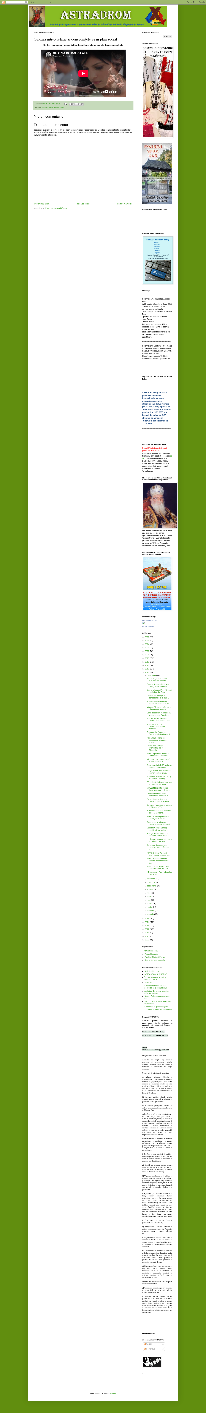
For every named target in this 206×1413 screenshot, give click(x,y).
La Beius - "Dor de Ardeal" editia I (158, 1010)
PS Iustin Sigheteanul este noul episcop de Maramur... (159, 783)
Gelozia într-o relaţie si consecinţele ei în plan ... (158, 697)
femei (61, 108)
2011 (147, 933)
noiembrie (151, 879)
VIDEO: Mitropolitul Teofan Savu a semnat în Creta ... (158, 789)
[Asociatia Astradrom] (143, 624)
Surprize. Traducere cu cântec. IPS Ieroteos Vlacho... (159, 806)
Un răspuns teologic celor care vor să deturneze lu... (159, 840)
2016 (147, 672)
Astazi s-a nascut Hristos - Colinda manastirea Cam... (159, 720)
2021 (147, 655)
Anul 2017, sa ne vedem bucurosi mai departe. (157, 680)
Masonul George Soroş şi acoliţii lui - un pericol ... (157, 829)
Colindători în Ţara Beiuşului (156, 1007)
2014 (147, 922)
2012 (147, 929)
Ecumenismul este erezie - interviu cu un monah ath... (159, 702)
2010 (147, 936)
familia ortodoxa (151, 951)
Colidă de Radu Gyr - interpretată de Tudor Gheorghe (156, 748)
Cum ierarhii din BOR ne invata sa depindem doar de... (159, 766)
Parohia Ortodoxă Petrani (154, 957)
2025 (147, 641)
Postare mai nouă (41, 204)
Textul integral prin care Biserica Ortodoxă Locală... (159, 823)
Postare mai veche (124, 204)
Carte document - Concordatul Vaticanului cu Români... (159, 714)
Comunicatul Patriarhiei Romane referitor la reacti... (159, 733)
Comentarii (150, 1349)
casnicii (50, 108)
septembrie (152, 886)
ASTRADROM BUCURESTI (155, 974)
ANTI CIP (148, 983)
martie (150, 907)
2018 (147, 665)
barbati (44, 108)
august (150, 889)
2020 (147, 658)
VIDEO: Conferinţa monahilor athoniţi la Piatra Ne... (159, 817)
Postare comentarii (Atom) (56, 208)
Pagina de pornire (83, 204)
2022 (147, 651)
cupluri (56, 108)
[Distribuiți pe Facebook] (79, 104)
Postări (149, 1344)
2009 (147, 940)
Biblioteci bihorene (152, 971)
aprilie (150, 904)
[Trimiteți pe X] (76, 104)
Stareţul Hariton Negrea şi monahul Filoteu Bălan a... (158, 835)
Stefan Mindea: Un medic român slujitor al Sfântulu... (159, 800)
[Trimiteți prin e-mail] (70, 104)
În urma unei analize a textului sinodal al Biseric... (159, 812)
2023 (147, 648)
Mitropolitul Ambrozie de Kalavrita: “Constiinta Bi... (158, 795)
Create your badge (149, 626)
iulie (149, 893)
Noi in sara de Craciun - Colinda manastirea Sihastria (156, 726)
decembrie (151, 675)
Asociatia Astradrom (149, 620)
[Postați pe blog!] (73, 104)
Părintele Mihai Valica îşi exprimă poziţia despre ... (158, 854)
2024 (147, 644)
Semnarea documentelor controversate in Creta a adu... (158, 847)
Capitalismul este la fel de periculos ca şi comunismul (155, 987)
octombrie (151, 882)
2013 (147, 926)
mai (149, 900)
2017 (147, 669)
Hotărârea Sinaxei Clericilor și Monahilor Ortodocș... (159, 777)
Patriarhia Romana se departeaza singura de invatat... (157, 740)
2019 (147, 662)
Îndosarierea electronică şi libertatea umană (155, 978)
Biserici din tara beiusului (154, 960)
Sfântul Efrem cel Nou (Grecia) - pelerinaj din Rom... (159, 691)
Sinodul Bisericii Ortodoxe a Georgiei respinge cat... (158, 685)
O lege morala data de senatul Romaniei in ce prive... (159, 772)
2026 (147, 637)
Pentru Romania (151, 954)
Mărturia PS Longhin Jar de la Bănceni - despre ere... (159, 708)
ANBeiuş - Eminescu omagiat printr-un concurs (156, 992)
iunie (149, 896)
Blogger (113, 1393)
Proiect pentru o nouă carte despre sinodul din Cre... (158, 867)
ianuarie (150, 914)
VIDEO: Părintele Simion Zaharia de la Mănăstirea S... (158, 861)
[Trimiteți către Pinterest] (82, 104)
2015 (147, 919)
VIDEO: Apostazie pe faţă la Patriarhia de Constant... (158, 755)
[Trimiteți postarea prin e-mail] (66, 104)
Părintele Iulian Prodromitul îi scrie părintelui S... (158, 760)
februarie (151, 911)
